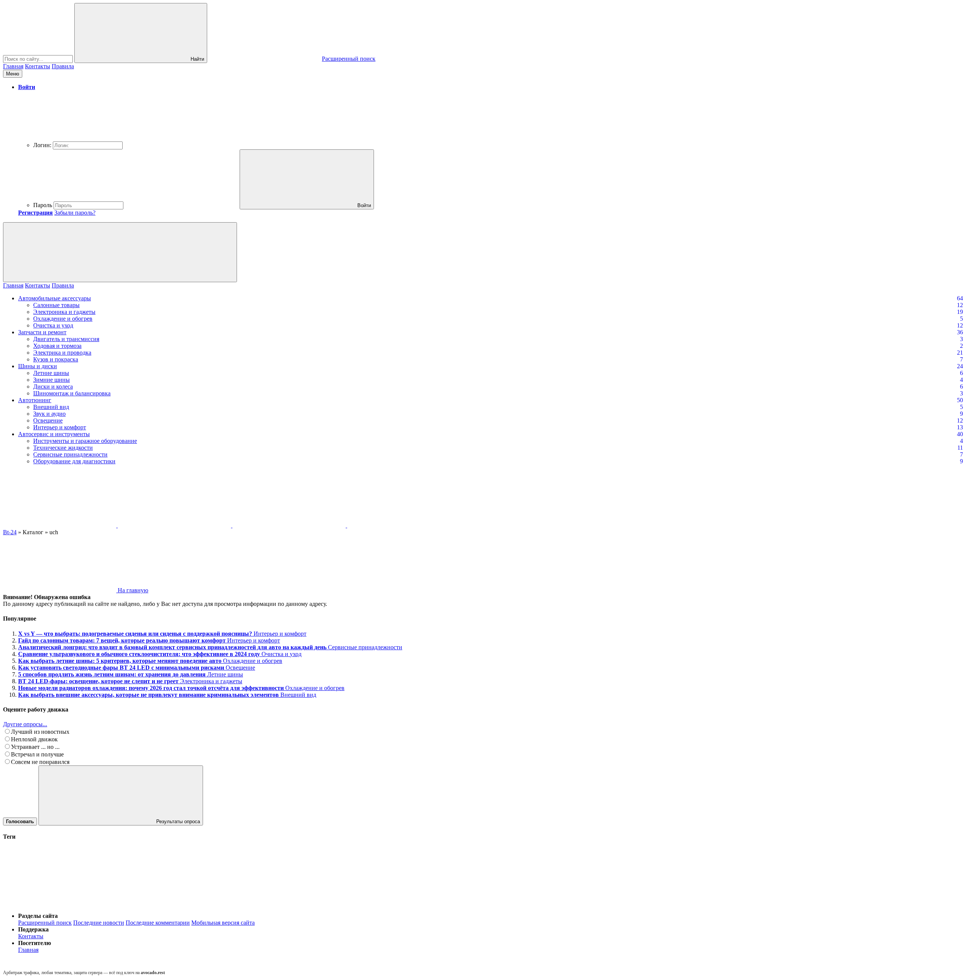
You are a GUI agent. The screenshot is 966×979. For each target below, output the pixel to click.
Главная (13, 66)
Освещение (48, 420)
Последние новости (98, 922)
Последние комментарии (158, 922)
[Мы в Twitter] (175, 525)
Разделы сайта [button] (38, 916)
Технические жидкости (63, 447)
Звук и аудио (49, 413)
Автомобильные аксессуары (54, 298)
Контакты (37, 66)
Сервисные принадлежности (70, 454)
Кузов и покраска (55, 359)
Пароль (42, 205)
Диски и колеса (53, 386)
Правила (63, 66)
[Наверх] (59, 903)
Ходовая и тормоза (57, 346)
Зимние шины (51, 380)
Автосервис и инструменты (54, 434)
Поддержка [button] (33, 929)
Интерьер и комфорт (59, 427)
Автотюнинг (34, 400)
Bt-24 (10, 532)
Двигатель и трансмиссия (66, 339)
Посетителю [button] (34, 943)
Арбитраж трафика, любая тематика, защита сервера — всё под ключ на (84, 972)
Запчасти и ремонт (42, 332)
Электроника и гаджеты (64, 312)
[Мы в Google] (403, 525)
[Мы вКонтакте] (60, 525)
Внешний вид (51, 407)
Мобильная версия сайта (223, 922)
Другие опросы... (25, 724)
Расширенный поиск (45, 922)
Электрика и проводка (62, 352)
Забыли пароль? (74, 212)
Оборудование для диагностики (74, 461)
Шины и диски (37, 366)
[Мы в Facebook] (289, 525)
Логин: (42, 145)
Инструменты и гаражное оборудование (85, 441)
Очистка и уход (53, 325)
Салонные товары (56, 305)
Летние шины (51, 373)
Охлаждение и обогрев (62, 318)
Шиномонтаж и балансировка (72, 393)
